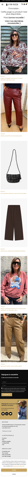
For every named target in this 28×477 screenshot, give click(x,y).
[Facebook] (3, 413)
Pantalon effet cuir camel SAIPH (11, 366)
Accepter (14, 470)
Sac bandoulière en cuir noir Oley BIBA (13, 193)
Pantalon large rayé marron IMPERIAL (13, 251)
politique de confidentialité (18, 466)
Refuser (14, 474)
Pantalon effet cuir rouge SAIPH (11, 135)
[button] (2, 4)
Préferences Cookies (6, 431)
